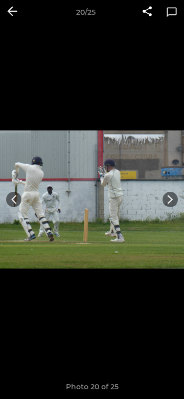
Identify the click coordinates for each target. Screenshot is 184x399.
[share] (147, 12)
